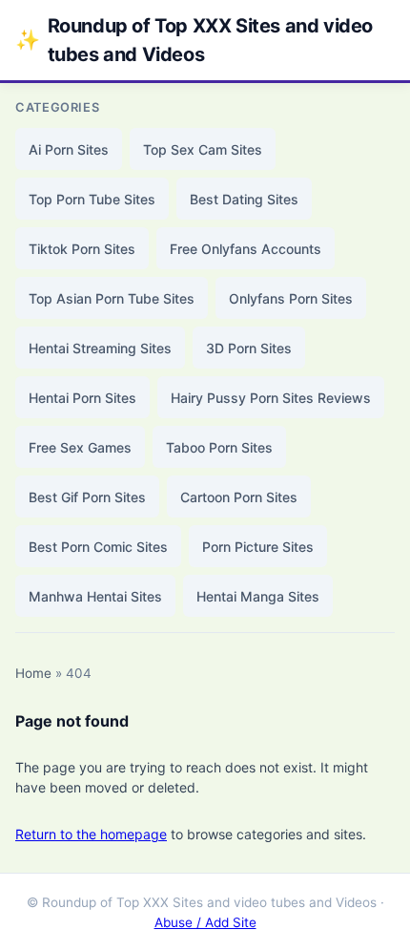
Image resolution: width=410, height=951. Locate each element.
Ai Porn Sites (69, 149)
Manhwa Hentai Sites (95, 596)
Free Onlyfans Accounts (245, 249)
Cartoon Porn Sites (238, 497)
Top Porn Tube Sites (92, 199)
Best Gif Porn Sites (87, 497)
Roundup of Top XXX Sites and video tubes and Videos (194, 40)
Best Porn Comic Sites (98, 547)
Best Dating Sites (244, 199)
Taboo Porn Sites (219, 447)
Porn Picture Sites (258, 547)
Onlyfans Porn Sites (291, 298)
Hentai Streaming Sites (100, 348)
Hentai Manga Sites (257, 596)
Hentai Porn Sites (82, 398)
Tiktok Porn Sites (82, 249)
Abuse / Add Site (205, 922)
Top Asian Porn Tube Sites (112, 298)
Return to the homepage (91, 834)
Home (33, 673)
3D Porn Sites (249, 348)
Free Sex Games (80, 447)
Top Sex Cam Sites (202, 149)
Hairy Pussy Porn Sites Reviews (271, 398)
